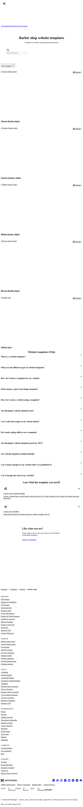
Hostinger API (6, 703)
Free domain (5, 647)
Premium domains (7, 664)
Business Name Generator (10, 692)
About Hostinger (6, 748)
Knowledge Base (7, 765)
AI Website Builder (7, 678)
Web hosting (5, 599)
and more (48, 789)
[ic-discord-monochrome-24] (81, 780)
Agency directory (7, 726)
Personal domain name (8, 661)
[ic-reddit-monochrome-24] (73, 780)
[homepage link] (4, 4)
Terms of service (49, 785)
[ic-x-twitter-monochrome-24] (65, 780)
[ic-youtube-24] (69, 780)
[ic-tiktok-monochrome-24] (77, 780)
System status (5, 731)
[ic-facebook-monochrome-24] (57, 780)
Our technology (6, 751)
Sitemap (3, 737)
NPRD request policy (8, 785)
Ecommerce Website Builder (10, 681)
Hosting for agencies (8, 619)
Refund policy (37, 785)
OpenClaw (4, 628)
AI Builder (4, 672)
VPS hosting (5, 605)
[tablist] (41, 26)
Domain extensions (7, 658)
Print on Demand (7, 689)
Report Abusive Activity (9, 773)
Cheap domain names (8, 644)
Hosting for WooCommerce (10, 616)
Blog (2, 754)
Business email (6, 611)
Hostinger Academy (7, 768)
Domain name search (8, 641)
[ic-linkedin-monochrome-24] (53, 780)
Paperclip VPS (6, 630)
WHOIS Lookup (6, 650)
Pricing (3, 712)
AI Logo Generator (7, 698)
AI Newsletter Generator (9, 695)
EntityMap (4, 740)
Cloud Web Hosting (7, 613)
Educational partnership (9, 720)
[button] (41, 357)
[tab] (5, 26)
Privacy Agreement (23, 785)
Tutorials (4, 762)
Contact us (4, 770)
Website (22, 589)
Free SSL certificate (7, 653)
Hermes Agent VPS (7, 625)
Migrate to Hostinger (8, 701)
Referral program (7, 723)
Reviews (4, 714)
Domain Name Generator (9, 686)
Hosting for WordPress (8, 602)
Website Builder (6, 675)
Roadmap (4, 729)
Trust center (5, 734)
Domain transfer (6, 656)
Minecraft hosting (7, 622)
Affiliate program (7, 717)
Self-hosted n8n (6, 608)
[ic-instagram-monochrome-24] (61, 780)
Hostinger (4, 589)
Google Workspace (7, 633)
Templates (13, 589)
